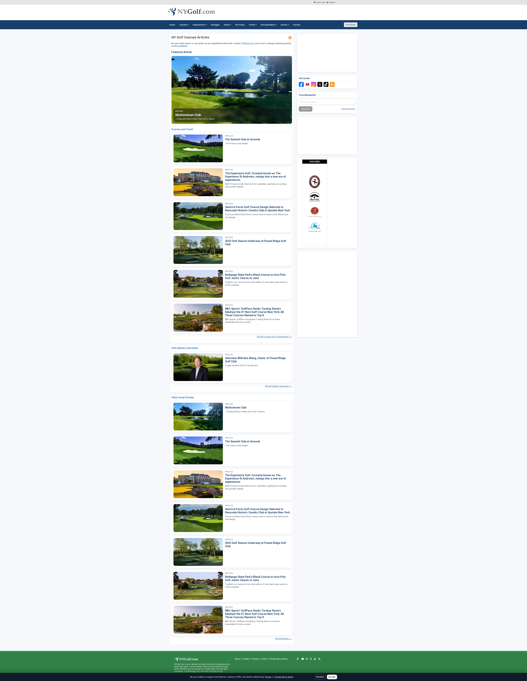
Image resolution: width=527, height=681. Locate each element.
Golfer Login (320, 2)
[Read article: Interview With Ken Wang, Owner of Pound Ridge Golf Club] (198, 367)
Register (332, 2)
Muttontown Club (235, 407)
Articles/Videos (268, 24)
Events (284, 24)
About (237, 659)
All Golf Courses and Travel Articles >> (274, 337)
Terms (264, 659)
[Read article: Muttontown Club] (198, 417)
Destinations (199, 24)
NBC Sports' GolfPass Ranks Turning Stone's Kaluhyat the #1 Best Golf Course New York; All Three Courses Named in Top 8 (254, 312)
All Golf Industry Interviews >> (278, 386)
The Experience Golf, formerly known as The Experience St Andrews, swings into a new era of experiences (255, 177)
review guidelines (179, 46)
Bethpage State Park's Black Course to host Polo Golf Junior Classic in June (255, 276)
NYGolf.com (248, 43)
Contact (246, 659)
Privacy (256, 659)
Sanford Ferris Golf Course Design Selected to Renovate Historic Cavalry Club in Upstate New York (257, 208)
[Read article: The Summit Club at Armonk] (198, 148)
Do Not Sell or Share (279, 659)
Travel (252, 24)
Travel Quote (351, 24)
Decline (320, 677)
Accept (332, 677)
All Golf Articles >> (283, 638)
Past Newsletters (348, 109)
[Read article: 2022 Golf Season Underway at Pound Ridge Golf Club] (198, 250)
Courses (183, 24)
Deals (226, 24)
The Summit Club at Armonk (242, 139)
